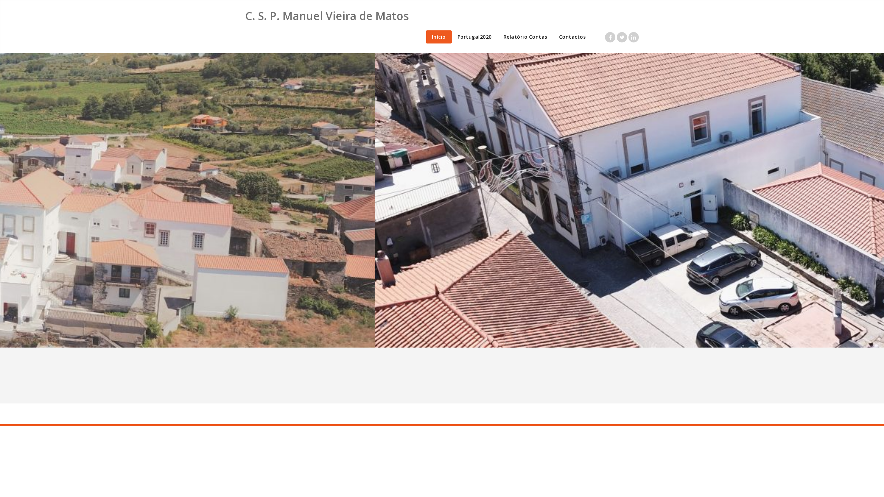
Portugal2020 (475, 36)
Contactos (572, 36)
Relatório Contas (525, 36)
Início (439, 36)
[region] (442, 200)
